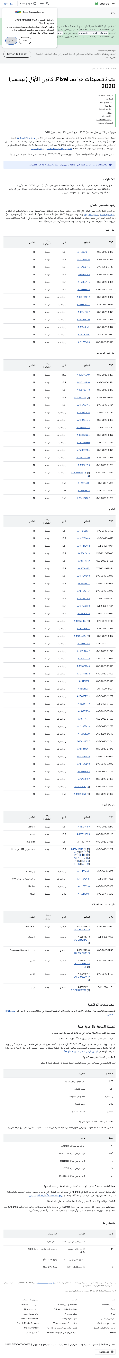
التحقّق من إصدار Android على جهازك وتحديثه (51, 148)
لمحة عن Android (108, 1344)
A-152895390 (83, 442)
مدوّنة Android (71, 1314)
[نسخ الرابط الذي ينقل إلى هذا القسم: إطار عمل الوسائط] (94, 353)
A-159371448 (83, 771)
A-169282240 (83, 382)
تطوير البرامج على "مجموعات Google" (62, 1327)
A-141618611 (84, 681)
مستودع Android (108, 1304)
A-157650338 (83, 606)
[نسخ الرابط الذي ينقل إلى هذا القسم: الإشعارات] (100, 179)
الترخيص (73, 1344)
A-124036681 (83, 871)
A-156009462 (83, 651)
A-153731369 (84, 561)
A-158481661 (84, 327)
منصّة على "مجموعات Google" (65, 1323)
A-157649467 (83, 591)
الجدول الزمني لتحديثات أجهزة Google (81, 1051)
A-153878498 (83, 726)
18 (79, 861)
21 (74, 863)
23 (83, 863)
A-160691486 (83, 538)
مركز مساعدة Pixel (31, 1309)
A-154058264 (83, 435)
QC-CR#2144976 (82, 929)
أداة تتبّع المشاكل (32, 1332)
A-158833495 (83, 289)
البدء (11, 40)
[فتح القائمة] (113, 3)
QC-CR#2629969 (82, 977)
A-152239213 (84, 465)
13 (75, 858)
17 (75, 861)
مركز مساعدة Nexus (30, 1314)
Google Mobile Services (27, 1323)
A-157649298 (83, 764)
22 (79, 863)
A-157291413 (84, 826)
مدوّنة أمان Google (69, 1318)
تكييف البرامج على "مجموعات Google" (62, 1332)
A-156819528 (84, 490)
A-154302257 (83, 498)
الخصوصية (63, 1344)
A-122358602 (83, 673)
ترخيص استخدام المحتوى (45, 1282)
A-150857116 (84, 282)
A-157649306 (83, 756)
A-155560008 (83, 427)
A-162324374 (83, 252)
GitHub (112, 1332)
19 (83, 861)
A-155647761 (80, 397)
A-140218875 (80, 794)
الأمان (94, 68)
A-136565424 (80, 621)
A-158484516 (83, 420)
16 (88, 858)
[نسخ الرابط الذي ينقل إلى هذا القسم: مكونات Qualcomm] (89, 904)
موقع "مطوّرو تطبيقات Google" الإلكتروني (47, 164)
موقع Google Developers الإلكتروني (46, 1195)
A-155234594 (83, 749)
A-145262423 (83, 412)
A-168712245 (83, 643)
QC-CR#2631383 (78, 990)
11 (84, 855)
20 (87, 861)
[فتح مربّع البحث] (47, 3)
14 (79, 858)
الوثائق (113, 12)
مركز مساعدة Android (29, 1304)
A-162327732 (84, 658)
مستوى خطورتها (91, 214)
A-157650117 (84, 583)
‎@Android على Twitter (67, 1304)
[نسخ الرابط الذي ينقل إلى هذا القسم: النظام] (106, 509)
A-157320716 (83, 267)
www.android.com (29, 1318)
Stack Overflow (31, 1327)
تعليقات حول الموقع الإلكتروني (44, 1344)
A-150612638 (84, 553)
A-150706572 (83, 297)
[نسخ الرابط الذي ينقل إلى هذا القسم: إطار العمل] (101, 230)
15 (84, 858)
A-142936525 (83, 531)
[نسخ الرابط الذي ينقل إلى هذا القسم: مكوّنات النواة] (99, 804)
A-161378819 (84, 779)
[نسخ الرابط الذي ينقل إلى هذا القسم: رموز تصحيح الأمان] (87, 205)
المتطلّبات (112, 1309)
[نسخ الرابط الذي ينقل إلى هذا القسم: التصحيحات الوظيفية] (84, 1005)
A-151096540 (83, 375)
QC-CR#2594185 (82, 963)
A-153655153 (84, 704)
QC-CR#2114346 (82, 940)
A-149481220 (83, 319)
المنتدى (95, 1344)
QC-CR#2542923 (82, 953)
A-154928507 (83, 741)
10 (80, 855)
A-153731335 (84, 719)
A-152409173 (77, 849)
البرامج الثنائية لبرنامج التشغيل (104, 1327)
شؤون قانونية (85, 1344)
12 (88, 855)
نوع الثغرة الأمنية (107, 214)
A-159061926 (83, 613)
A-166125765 (84, 274)
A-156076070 (83, 457)
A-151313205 (84, 688)
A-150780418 (83, 390)
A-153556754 (83, 711)
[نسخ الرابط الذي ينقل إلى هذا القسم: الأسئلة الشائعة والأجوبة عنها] (75, 1027)
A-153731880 (84, 734)
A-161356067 (80, 786)
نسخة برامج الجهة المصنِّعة (106, 1323)
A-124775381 (84, 483)
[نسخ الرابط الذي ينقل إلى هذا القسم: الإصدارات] (100, 1223)
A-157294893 (83, 259)
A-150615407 (83, 304)
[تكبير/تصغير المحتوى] (99, 95)
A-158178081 (84, 894)
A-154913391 (84, 334)
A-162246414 (80, 636)
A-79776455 (84, 342)
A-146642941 (83, 879)
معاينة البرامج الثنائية (108, 1318)
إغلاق (25, 40)
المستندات (103, 68)
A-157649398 (83, 576)
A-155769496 (83, 405)
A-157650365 (83, 598)
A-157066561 (83, 568)
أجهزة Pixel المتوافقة (26, 138)
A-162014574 (83, 628)
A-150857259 (83, 696)
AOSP (113, 68)
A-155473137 (84, 312)
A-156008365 (83, 666)
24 (87, 863)
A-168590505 (83, 834)
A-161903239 (77, 472)
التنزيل (113, 1314)
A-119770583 (83, 886)
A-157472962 (83, 546)
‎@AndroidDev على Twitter (65, 1309)
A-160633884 (83, 450)
